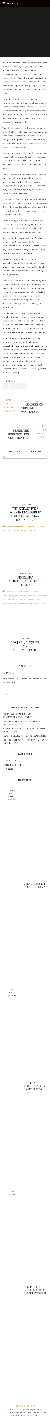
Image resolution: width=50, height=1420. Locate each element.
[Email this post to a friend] (24, 386)
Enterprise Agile (25, 21)
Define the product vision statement (25, 433)
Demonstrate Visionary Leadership (25, 736)
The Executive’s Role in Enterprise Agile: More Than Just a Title (25, 514)
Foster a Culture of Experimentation (25, 646)
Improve (8, 769)
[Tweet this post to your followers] (12, 386)
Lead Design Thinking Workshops (25, 407)
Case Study (9, 760)
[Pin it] (18, 386)
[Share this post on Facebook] (5, 386)
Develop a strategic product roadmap (25, 581)
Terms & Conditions (25, 1406)
